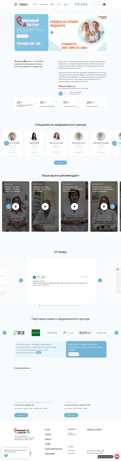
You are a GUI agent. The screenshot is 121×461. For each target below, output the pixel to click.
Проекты (66, 4)
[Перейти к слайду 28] (79, 305)
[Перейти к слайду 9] (51, 305)
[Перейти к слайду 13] (57, 305)
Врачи (35, 4)
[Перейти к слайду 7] (48, 305)
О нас (58, 4)
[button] (76, 4)
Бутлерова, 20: (95, 451)
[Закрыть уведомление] (28, 449)
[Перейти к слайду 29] (81, 305)
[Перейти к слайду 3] (42, 305)
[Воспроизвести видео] (15, 206)
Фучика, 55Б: (95, 453)
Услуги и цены (43, 4)
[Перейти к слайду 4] (44, 305)
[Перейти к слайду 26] (76, 305)
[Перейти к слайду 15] (60, 305)
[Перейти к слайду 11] (54, 305)
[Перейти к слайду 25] (75, 305)
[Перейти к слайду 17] (63, 305)
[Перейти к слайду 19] (66, 305)
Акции (52, 4)
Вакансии (71, 453)
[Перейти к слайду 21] (69, 305)
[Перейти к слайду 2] (41, 305)
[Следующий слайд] (114, 143)
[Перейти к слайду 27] (78, 305)
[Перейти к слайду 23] (72, 305)
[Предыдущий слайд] (6, 143)
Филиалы (71, 450)
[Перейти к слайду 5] (45, 305)
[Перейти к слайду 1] (39, 305)
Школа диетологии (72, 434)
